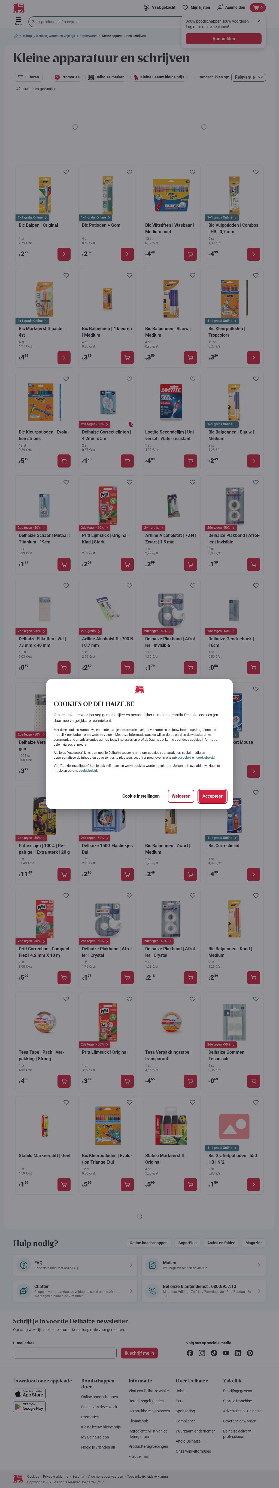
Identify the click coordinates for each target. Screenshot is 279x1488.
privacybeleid (181, 758)
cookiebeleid (205, 758)
